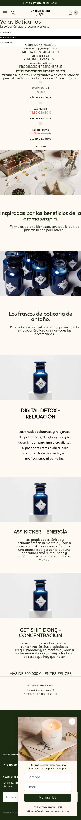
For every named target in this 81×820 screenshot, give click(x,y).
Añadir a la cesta (40, 98)
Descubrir (6, 32)
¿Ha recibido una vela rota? (35, 690)
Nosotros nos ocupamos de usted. (35, 694)
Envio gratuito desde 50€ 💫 (40, 3)
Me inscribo (47, 798)
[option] (40, 3)
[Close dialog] (72, 721)
